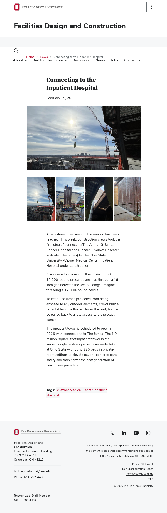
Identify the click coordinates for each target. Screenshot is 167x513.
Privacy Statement (142, 464)
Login (150, 478)
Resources (81, 60)
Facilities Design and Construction (70, 25)
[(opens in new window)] (37, 432)
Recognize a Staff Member (32, 496)
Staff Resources (25, 500)
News (100, 60)
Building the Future (48, 60)
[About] (25, 61)
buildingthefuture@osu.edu (32, 471)
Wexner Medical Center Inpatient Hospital (76, 393)
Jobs (114, 60)
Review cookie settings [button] (139, 473)
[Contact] (138, 61)
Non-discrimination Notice (137, 469)
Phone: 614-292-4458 (29, 477)
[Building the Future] (65, 61)
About (18, 60)
